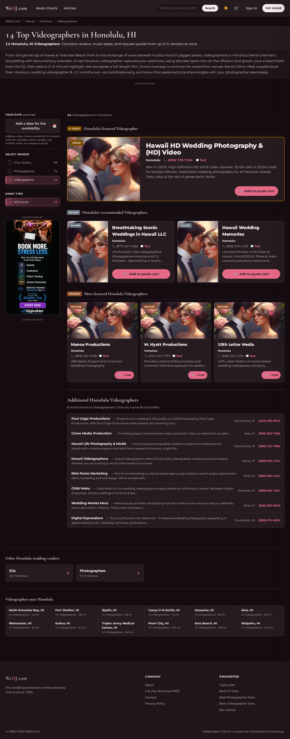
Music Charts (46, 8)
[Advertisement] (145, 95)
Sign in (251, 8)
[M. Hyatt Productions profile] (176, 320)
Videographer (24, 180)
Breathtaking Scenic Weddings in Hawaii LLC (139, 231)
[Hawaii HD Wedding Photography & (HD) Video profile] (104, 169)
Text (201, 160)
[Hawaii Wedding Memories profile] (197, 251)
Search (210, 8)
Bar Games (227, 710)
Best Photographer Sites (237, 697)
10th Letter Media (236, 344)
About (149, 685)
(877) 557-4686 (127, 246)
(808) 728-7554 (180, 160)
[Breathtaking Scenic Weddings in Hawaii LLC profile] (87, 251)
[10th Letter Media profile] (249, 320)
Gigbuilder (227, 685)
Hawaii (30, 21)
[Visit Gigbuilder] (32, 267)
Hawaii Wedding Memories (240, 231)
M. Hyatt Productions (165, 344)
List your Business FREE (162, 691)
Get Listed (273, 8)
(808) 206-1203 (233, 356)
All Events (21, 202)
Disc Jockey (22, 162)
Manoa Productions (90, 344)
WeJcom (16, 8)
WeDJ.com (12, 21)
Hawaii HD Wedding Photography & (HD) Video (204, 149)
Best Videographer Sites (237, 703)
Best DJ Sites (228, 691)
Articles (70, 8)
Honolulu (46, 21)
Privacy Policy (155, 703)
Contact (151, 697)
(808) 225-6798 (86, 356)
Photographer (24, 171)
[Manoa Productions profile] (102, 320)
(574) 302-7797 (159, 356)
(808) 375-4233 (237, 246)
